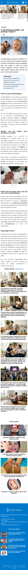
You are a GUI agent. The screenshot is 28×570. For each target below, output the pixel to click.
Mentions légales (22, 566)
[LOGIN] (23, 2)
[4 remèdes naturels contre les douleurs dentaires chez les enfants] (14, 447)
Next (27, 13)
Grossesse (19, 269)
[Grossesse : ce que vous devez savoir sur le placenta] (14, 484)
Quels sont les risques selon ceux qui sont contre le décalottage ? (14, 85)
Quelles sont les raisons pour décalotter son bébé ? (11, 81)
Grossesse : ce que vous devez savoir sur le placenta (16, 552)
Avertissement (22, 565)
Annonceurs (14, 565)
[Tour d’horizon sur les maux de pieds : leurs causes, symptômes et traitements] (14, 466)
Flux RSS (14, 568)
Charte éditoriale (6, 565)
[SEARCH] (26, 2)
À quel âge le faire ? (9, 88)
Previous (0, 13)
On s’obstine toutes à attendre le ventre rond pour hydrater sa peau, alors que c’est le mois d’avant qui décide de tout (13, 338)
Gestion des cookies (12, 566)
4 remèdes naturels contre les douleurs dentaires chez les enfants (16, 540)
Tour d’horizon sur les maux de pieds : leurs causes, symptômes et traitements (17, 547)
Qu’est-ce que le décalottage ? (12, 78)
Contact (4, 566)
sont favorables (19, 136)
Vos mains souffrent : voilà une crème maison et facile (16, 533)
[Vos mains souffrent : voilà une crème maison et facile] (14, 430)
